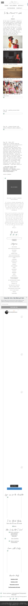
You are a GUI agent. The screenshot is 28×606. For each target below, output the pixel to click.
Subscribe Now (14, 307)
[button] (14, 298)
